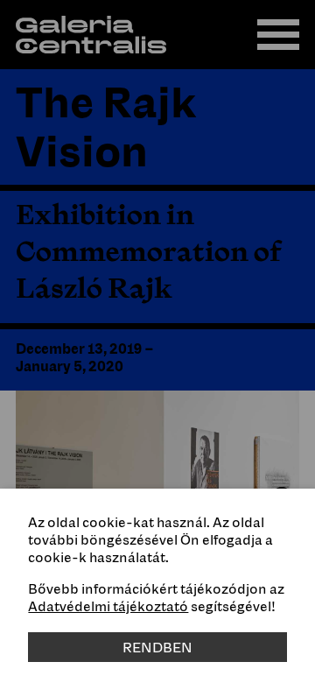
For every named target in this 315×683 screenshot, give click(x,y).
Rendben (157, 647)
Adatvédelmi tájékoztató (108, 606)
